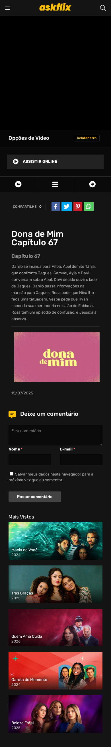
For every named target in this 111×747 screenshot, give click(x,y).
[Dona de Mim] (55, 184)
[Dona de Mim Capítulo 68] (92, 184)
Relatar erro (86, 138)
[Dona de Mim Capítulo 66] (18, 184)
